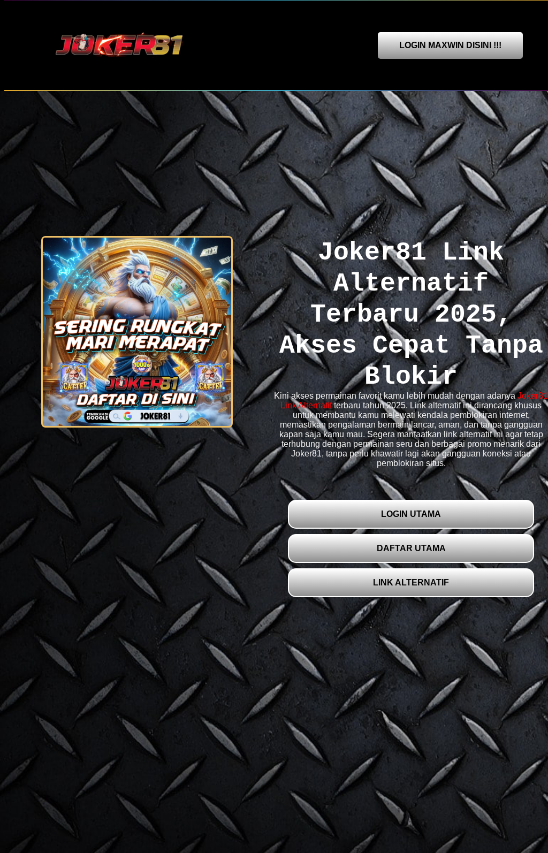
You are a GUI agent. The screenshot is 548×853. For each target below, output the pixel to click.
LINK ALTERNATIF (411, 582)
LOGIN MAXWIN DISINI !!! (450, 45)
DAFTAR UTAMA (411, 548)
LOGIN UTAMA (411, 514)
